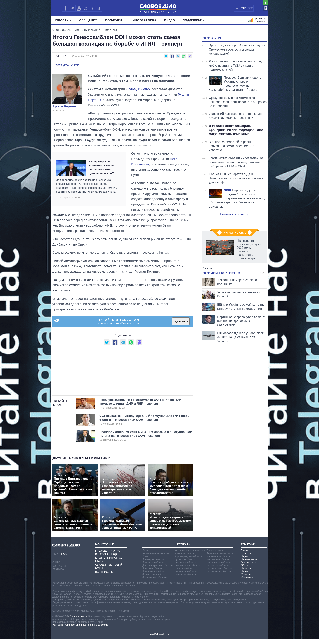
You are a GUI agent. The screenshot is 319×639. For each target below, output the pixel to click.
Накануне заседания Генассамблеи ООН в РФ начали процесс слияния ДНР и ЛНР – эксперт (140, 403)
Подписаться (181, 321)
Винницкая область (153, 559)
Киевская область (185, 553)
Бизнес (245, 550)
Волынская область (153, 562)
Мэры (99, 568)
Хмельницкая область (219, 562)
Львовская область (185, 562)
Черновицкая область (219, 571)
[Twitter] (92, 8)
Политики (113, 20)
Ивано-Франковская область (190, 550)
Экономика (247, 577)
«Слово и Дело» (77, 616)
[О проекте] (265, 2)
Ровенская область (185, 574)
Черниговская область (219, 568)
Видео (169, 20)
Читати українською (65, 65)
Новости (61, 20)
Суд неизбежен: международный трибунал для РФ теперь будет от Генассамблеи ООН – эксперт (144, 419)
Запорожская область (154, 577)
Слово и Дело (61, 29)
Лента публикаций (87, 29)
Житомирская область (154, 571)
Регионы (183, 544)
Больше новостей (232, 214)
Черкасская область (218, 565)
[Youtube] (78, 8)
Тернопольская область (220, 553)
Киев (145, 550)
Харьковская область (219, 556)
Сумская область (216, 550)
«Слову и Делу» (138, 89)
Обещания (88, 20)
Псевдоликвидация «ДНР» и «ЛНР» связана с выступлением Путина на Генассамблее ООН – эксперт (145, 435)
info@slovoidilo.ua (159, 634)
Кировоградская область (188, 556)
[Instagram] (85, 8)
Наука (244, 556)
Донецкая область (152, 568)
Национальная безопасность (249, 561)
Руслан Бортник (64, 106)
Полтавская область (186, 571)
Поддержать (193, 20)
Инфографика (144, 20)
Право (244, 571)
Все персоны (104, 572)
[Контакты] (265, 8)
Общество (246, 565)
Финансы (246, 574)
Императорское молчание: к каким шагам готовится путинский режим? (101, 167)
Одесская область (185, 568)
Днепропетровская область (157, 565)
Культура (246, 553)
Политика (110, 29)
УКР (243, 8)
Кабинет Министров (109, 557)
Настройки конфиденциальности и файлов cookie (80, 624)
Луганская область (185, 559)
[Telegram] (72, 8)
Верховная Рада (106, 554)
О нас (56, 562)
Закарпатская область (154, 574)
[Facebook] (65, 8)
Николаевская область (187, 565)
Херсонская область (218, 559)
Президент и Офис (107, 550)
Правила (58, 569)
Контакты (59, 566)
